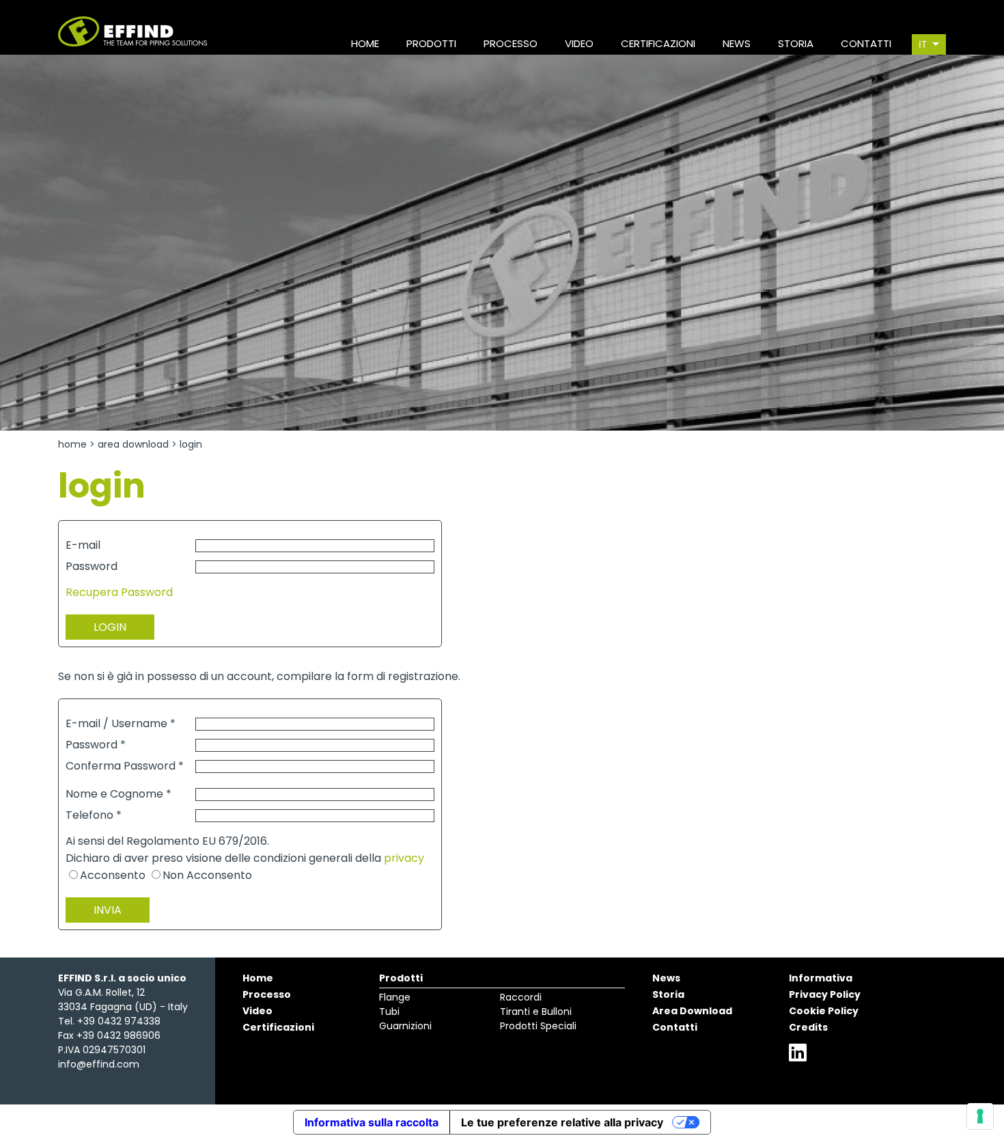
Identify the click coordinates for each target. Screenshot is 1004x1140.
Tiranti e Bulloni (536, 1011)
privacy (404, 858)
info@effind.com (98, 1064)
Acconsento (112, 875)
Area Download (133, 444)
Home (72, 444)
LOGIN (110, 627)
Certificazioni (278, 1027)
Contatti (674, 1027)
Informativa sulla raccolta (371, 1122)
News (666, 978)
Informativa (820, 978)
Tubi (389, 1011)
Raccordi (521, 997)
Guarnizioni (405, 1026)
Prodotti (401, 978)
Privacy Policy (825, 994)
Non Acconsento (207, 875)
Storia (668, 994)
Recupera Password (119, 592)
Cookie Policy (824, 1011)
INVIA (108, 910)
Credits (808, 1027)
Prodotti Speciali (538, 1026)
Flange (394, 997)
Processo (266, 994)
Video (257, 1011)
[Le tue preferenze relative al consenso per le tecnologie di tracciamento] (980, 1116)
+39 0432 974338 (119, 1021)
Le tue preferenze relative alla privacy (562, 1122)
